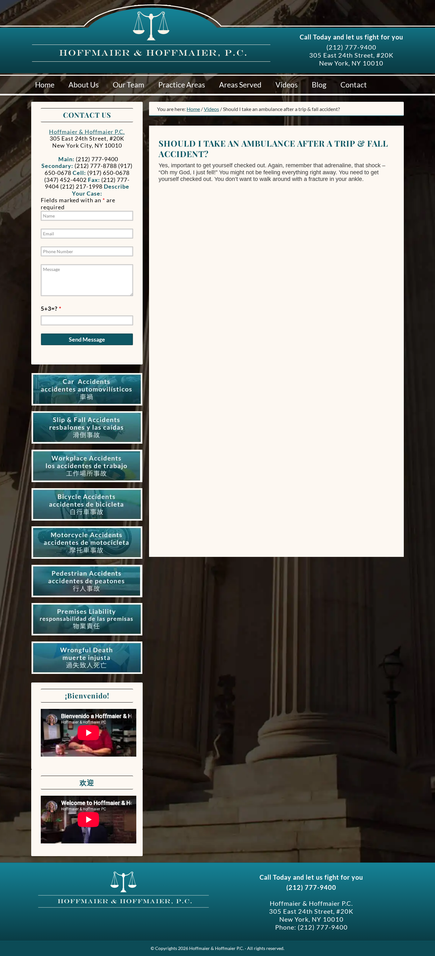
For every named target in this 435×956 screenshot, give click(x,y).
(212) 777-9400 (351, 47)
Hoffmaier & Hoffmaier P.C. (91, 38)
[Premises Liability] (87, 635)
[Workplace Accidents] (87, 482)
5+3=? (51, 308)
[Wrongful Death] (87, 673)
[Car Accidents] (87, 405)
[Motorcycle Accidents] (87, 558)
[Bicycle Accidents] (87, 520)
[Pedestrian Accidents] (87, 597)
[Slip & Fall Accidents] (87, 443)
